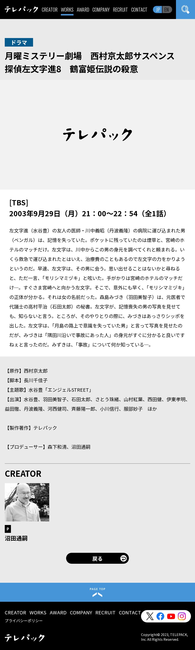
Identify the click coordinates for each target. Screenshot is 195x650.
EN (166, 9)
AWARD (83, 9)
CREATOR (50, 9)
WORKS (67, 9)
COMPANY (101, 9)
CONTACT (139, 9)
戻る (97, 558)
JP (158, 9)
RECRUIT (120, 9)
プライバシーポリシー (24, 620)
